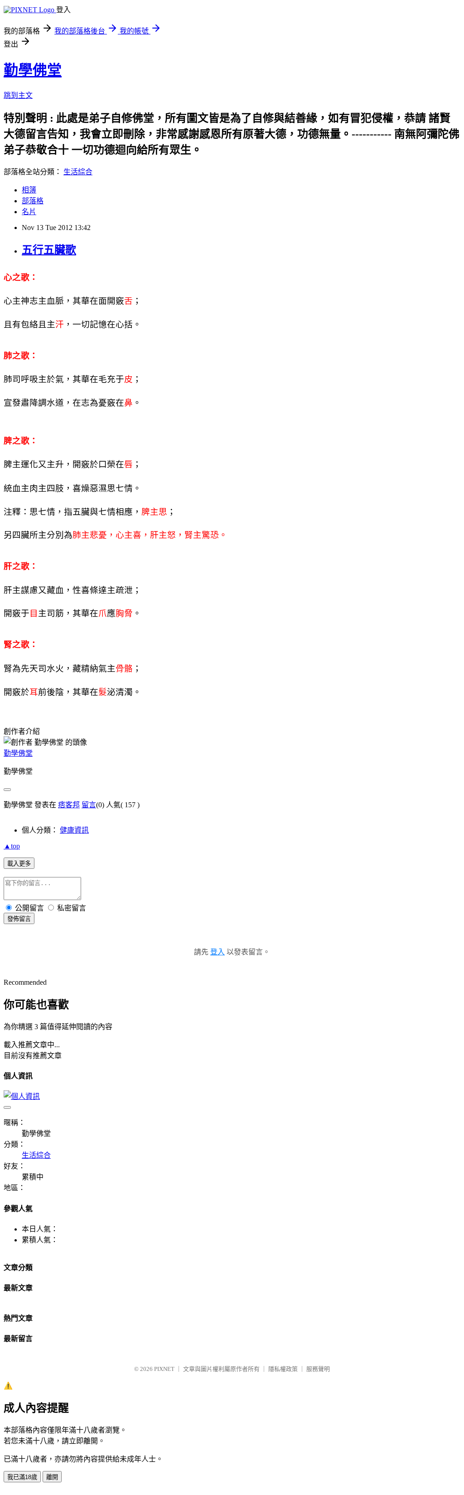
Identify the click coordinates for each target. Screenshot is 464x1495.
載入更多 (19, 863)
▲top (12, 846)
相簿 (29, 190)
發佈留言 (19, 918)
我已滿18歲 (22, 1477)
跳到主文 (18, 95)
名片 (29, 212)
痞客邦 (69, 805)
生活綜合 (77, 172)
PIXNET (164, 1369)
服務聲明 (318, 1369)
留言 (89, 805)
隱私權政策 (283, 1369)
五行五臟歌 (49, 250)
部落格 (33, 201)
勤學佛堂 (33, 70)
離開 (52, 1477)
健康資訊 (74, 830)
